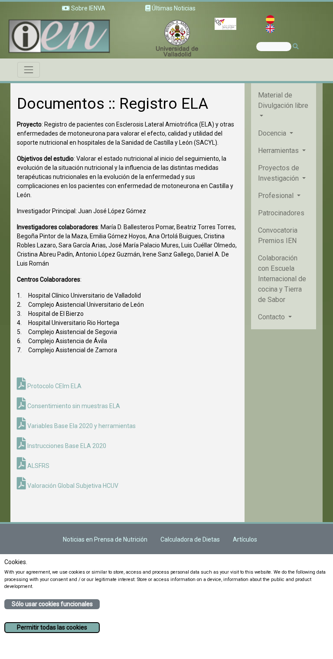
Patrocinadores (281, 213)
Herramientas (279, 150)
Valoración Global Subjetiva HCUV (72, 485)
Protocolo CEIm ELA (54, 386)
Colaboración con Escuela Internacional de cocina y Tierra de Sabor (282, 279)
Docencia (273, 133)
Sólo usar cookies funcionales (52, 604)
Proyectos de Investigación (279, 173)
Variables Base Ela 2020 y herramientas (81, 425)
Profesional (276, 196)
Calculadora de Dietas (190, 539)
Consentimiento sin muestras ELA (73, 406)
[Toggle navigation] (28, 70)
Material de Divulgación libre (283, 100)
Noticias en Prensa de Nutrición (105, 539)
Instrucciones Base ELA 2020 (66, 445)
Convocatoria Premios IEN (277, 235)
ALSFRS (37, 465)
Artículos (245, 539)
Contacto (272, 317)
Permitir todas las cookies (52, 627)
